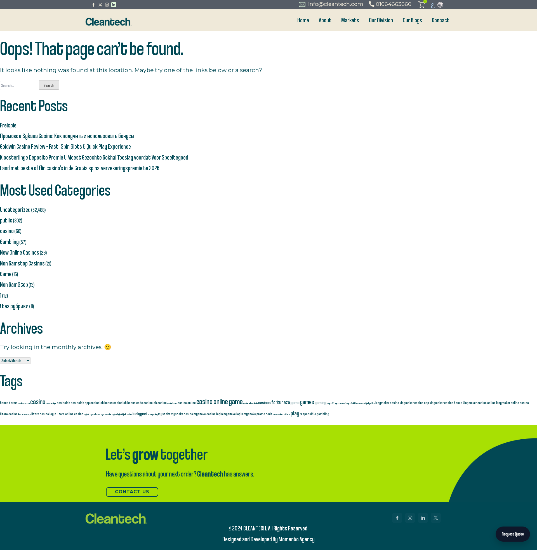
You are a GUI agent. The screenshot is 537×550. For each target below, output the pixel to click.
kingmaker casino (387, 402)
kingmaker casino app (414, 402)
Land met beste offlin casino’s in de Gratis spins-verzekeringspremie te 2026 (79, 168)
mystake (164, 413)
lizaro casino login (43, 413)
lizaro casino (9, 413)
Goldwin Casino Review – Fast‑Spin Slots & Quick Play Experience (65, 146)
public (6, 220)
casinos (264, 402)
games (307, 401)
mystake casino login (208, 413)
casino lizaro (172, 403)
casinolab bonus (101, 402)
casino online (187, 402)
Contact (440, 20)
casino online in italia (250, 403)
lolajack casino (106, 414)
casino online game (219, 401)
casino (7, 231)
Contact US (132, 491)
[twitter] (100, 4)
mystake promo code (258, 413)
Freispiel (9, 125)
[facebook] (93, 4)
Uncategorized (15, 209)
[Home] (108, 21)
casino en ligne (51, 403)
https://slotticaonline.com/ (356, 403)
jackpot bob (370, 403)
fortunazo (280, 402)
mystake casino (182, 413)
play (295, 413)
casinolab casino (155, 402)
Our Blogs (412, 20)
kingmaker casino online (479, 402)
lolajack (86, 414)
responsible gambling (314, 413)
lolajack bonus (95, 414)
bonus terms (9, 402)
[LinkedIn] (113, 4)
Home (303, 20)
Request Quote (513, 534)
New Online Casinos (19, 252)
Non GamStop (14, 284)
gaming (320, 402)
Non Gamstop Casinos (22, 263)
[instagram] (107, 4)
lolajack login (116, 414)
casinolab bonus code (128, 402)
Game (5, 274)
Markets (350, 20)
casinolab (63, 402)
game (295, 402)
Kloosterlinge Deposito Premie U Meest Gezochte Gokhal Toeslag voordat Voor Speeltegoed (94, 157)
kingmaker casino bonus (446, 402)
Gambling (9, 242)
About (325, 20)
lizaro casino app (24, 414)
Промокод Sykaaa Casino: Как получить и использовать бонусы (67, 136)
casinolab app (80, 402)
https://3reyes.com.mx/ (336, 403)
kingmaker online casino (512, 402)
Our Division (381, 20)
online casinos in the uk (281, 414)
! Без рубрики (14, 306)
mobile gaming (152, 414)
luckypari (140, 413)
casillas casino (24, 403)
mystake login (233, 413)
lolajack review (126, 414)
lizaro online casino (70, 413)
